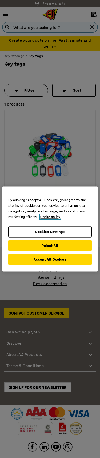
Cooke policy (50, 217)
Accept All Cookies (50, 259)
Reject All (50, 245)
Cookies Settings (50, 232)
